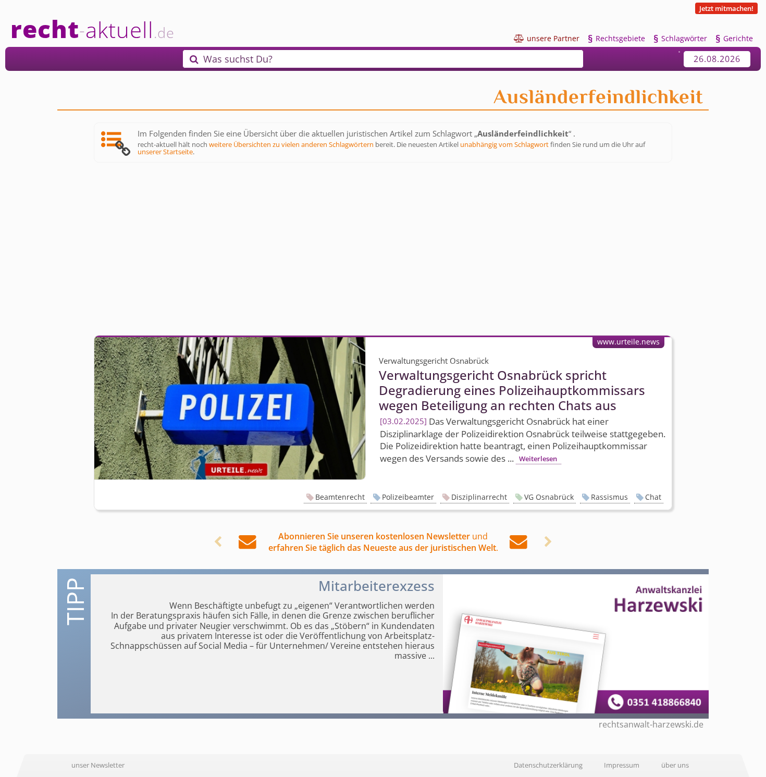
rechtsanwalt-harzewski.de (651, 724)
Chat (653, 497)
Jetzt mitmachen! (726, 8)
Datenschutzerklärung (548, 765)
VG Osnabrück (549, 497)
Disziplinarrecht (479, 497)
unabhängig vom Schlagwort (504, 144)
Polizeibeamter (408, 497)
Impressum (621, 765)
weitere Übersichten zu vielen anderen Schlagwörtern (291, 144)
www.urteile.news (628, 342)
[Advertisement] (383, 249)
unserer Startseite (165, 151)
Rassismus (609, 497)
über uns (675, 765)
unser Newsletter (98, 765)
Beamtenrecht (340, 497)
